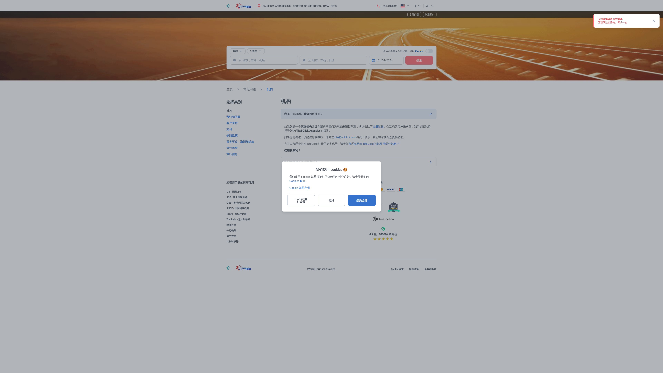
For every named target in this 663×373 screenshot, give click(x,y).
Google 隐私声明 (299, 187)
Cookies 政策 (297, 180)
